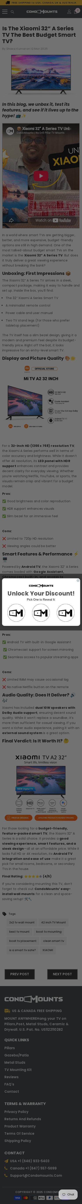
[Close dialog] (78, 580)
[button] (16, 613)
